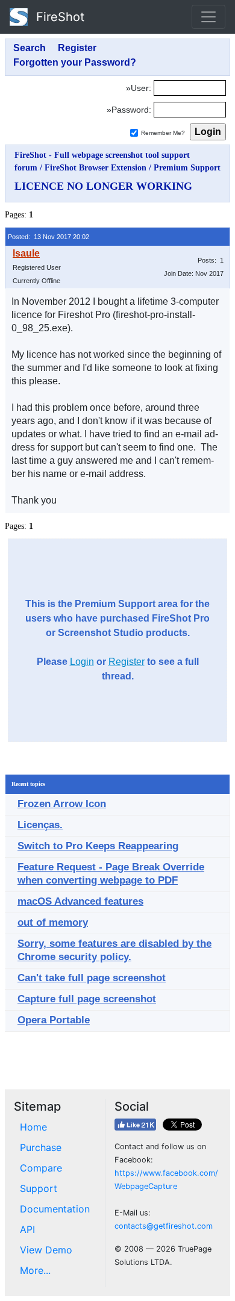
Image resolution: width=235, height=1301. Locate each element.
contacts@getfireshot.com (163, 1226)
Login (82, 662)
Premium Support (187, 167)
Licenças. (40, 825)
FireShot (58, 17)
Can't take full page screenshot (91, 978)
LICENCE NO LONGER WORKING (103, 186)
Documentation (55, 1209)
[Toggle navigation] (208, 17)
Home (33, 1127)
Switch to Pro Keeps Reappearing (97, 846)
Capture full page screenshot (86, 999)
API (27, 1229)
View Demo (46, 1250)
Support (38, 1188)
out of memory (52, 922)
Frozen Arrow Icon (61, 804)
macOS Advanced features (80, 901)
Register (126, 662)
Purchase (40, 1147)
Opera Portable (53, 1020)
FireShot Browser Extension (95, 167)
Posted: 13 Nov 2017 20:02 (48, 236)
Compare (41, 1168)
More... (35, 1270)
